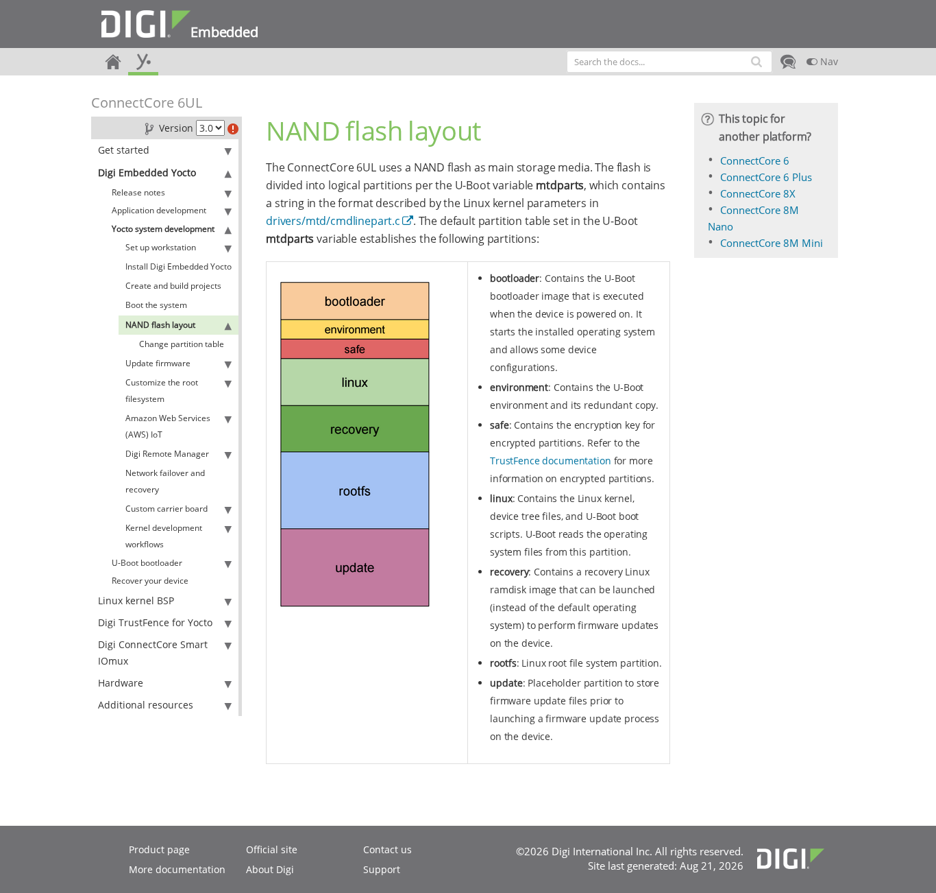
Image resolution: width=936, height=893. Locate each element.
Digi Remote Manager (167, 454)
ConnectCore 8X (758, 193)
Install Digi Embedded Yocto (178, 266)
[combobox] (669, 61)
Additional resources (145, 704)
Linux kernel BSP (136, 600)
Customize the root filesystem (161, 391)
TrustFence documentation (550, 460)
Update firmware (157, 363)
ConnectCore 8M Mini (771, 243)
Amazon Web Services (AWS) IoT (167, 426)
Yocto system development (163, 229)
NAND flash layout (160, 325)
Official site (271, 849)
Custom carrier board (166, 508)
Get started (123, 149)
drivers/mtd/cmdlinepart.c (333, 220)
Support (381, 869)
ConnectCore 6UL (146, 102)
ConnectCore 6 (754, 160)
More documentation (177, 869)
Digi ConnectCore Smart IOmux (153, 652)
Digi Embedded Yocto (147, 172)
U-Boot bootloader (147, 563)
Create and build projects (173, 285)
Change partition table (181, 344)
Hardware (120, 682)
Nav (827, 61)
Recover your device (150, 580)
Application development (159, 210)
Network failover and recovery (165, 481)
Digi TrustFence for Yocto (155, 622)
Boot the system (156, 305)
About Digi (270, 869)
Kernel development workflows (163, 536)
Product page (159, 849)
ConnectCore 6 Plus (766, 177)
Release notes (138, 192)
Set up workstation (160, 247)
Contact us (387, 849)
